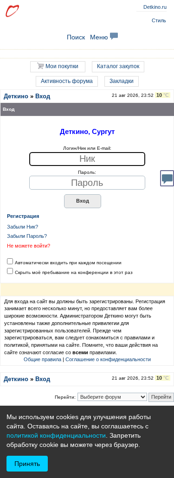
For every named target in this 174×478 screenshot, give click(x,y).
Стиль (159, 20)
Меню (100, 37)
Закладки (122, 81)
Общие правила (42, 359)
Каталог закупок (118, 66)
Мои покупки (61, 66)
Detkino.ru (155, 7)
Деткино (16, 96)
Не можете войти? (28, 246)
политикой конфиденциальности (56, 435)
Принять (27, 463)
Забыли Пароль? (27, 236)
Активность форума (67, 81)
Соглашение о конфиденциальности (108, 359)
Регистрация (23, 216)
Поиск (76, 37)
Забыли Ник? (22, 226)
